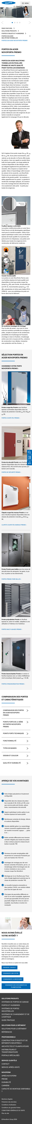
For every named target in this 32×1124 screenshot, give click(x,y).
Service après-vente (11, 1067)
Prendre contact (9, 967)
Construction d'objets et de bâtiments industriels (15, 1041)
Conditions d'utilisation (9, 1105)
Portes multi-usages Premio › (12, 629)
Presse (5, 1079)
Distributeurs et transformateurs (10, 1051)
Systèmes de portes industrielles (10, 1010)
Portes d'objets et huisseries (13, 33)
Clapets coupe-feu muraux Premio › (14, 525)
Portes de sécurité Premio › (11, 472)
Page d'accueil (7, 28)
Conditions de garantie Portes (11, 1107)
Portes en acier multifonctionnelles (10, 37)
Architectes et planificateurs (15, 1046)
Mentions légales (7, 1099)
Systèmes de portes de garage (15, 1002)
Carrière (5, 1086)
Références (7, 1032)
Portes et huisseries (11, 1005)
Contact (5, 1064)
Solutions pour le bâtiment (14, 1029)
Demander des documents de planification (16, 986)
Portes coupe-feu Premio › (11, 418)
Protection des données (9, 1102)
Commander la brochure (12, 979)
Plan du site (5, 1113)
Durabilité (6, 1082)
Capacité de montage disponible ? (16, 1090)
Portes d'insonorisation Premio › (13, 684)
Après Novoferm (9, 1076)
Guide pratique (8, 1020)
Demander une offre (10, 973)
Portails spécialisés (10, 1055)
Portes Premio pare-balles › (11, 579)
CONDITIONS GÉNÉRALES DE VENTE (13, 1110)
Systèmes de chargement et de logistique (15, 1015)
